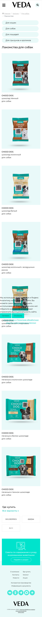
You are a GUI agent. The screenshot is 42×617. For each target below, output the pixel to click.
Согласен (5, 316)
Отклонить (18, 316)
